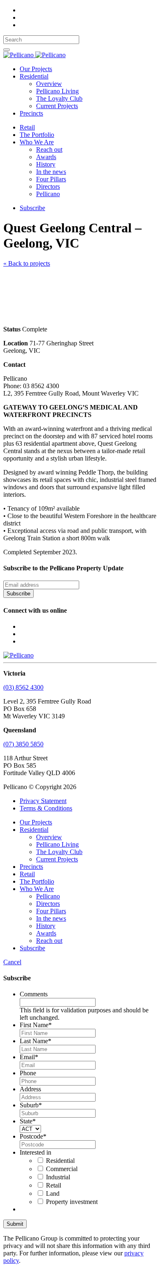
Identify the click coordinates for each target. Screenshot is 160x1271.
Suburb (31, 1105)
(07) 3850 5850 (23, 744)
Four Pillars (51, 179)
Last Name (35, 1040)
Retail (27, 127)
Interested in (35, 1152)
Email (29, 1056)
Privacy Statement (43, 800)
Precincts (31, 113)
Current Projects (57, 105)
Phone (28, 1073)
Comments (34, 994)
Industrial (58, 1177)
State (28, 1121)
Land (52, 1193)
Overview (49, 83)
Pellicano (48, 193)
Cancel (12, 961)
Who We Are (37, 142)
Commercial (62, 1168)
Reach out (49, 149)
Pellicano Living (57, 91)
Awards (46, 156)
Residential (34, 76)
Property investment (72, 1201)
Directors (48, 186)
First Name (36, 1024)
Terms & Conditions (46, 808)
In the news (51, 171)
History (45, 164)
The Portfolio (37, 134)
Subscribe (32, 207)
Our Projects (36, 68)
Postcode (33, 1136)
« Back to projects (26, 263)
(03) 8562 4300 (23, 687)
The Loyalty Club (59, 98)
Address (30, 1089)
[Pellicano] (34, 54)
